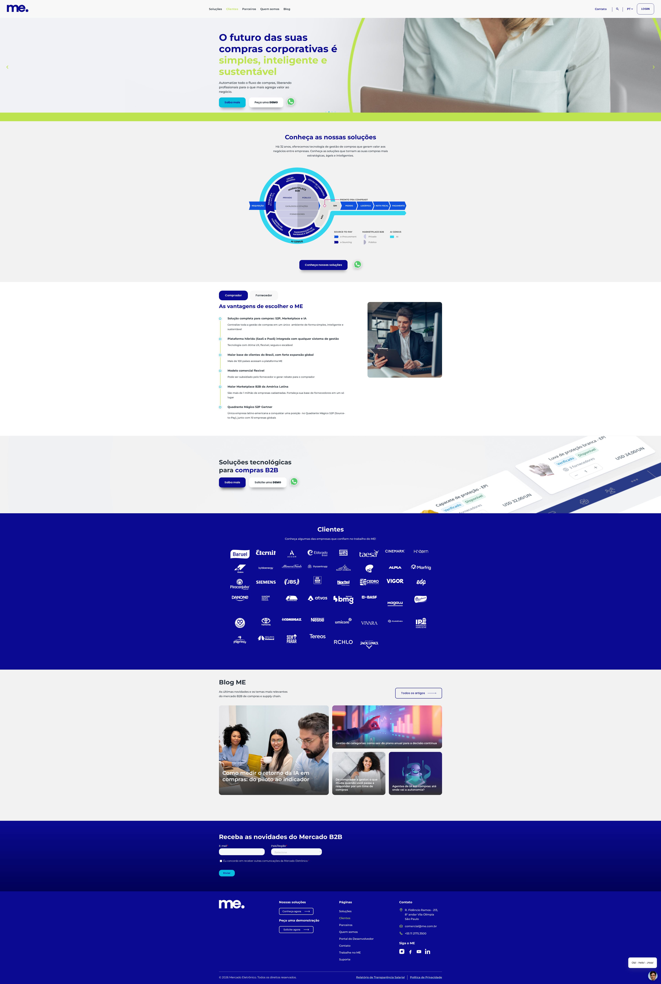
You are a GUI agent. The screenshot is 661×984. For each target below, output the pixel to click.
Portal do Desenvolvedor (356, 938)
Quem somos (269, 9)
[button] (7, 67)
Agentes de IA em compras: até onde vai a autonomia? (414, 787)
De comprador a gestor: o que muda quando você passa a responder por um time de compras (356, 784)
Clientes (232, 9)
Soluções (215, 9)
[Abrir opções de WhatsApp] (291, 101)
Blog (287, 9)
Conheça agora (291, 911)
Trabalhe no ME (350, 952)
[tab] (233, 295)
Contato (601, 9)
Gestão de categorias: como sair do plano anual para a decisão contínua (386, 743)
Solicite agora (292, 929)
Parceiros (249, 9)
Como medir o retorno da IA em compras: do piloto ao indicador (265, 776)
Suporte (344, 959)
